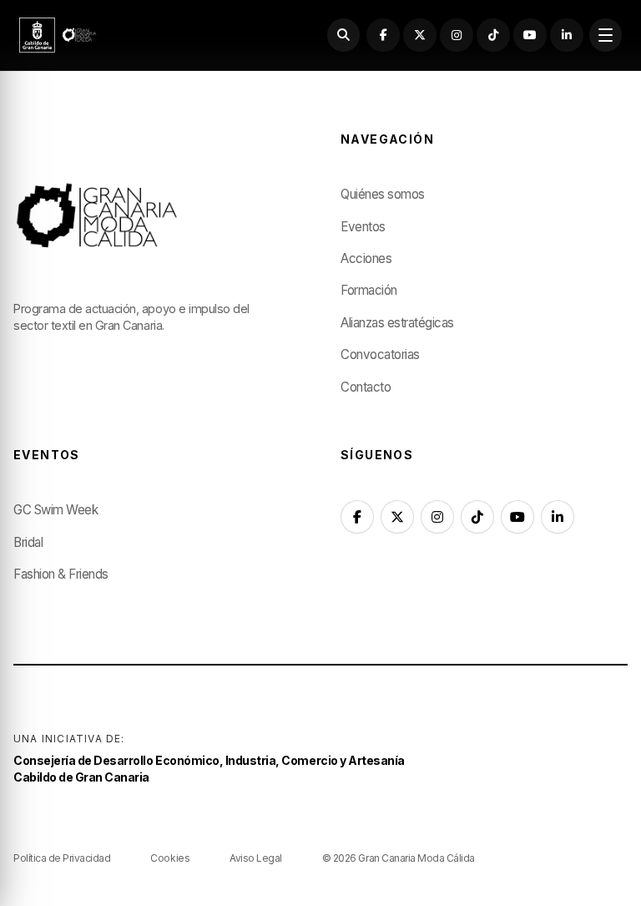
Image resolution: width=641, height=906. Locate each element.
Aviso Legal (256, 858)
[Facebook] (382, 34)
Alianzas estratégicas (397, 323)
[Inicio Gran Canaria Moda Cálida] (58, 35)
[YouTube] (529, 34)
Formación (369, 290)
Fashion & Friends (61, 574)
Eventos (363, 227)
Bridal (28, 542)
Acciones (366, 258)
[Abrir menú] (605, 34)
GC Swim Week (55, 510)
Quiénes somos (383, 194)
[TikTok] (493, 34)
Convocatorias (380, 354)
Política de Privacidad (61, 858)
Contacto (366, 387)
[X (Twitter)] (419, 34)
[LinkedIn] (566, 34)
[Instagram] (456, 34)
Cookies (169, 858)
